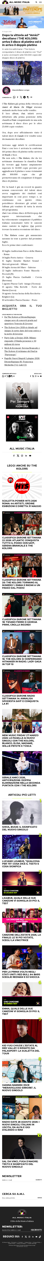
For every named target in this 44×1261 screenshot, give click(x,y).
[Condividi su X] (21, 97)
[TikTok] (40, 1237)
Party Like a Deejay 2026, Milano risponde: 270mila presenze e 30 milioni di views (20, 341)
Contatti (20, 1242)
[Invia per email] (31, 97)
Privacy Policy (36, 1242)
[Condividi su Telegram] (24, 97)
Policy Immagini (21, 1243)
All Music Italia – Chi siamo (9, 1242)
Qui (32, 226)
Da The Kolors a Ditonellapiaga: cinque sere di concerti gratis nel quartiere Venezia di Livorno (20, 320)
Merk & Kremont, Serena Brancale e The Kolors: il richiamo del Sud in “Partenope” (22, 351)
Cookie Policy (11, 1243)
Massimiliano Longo (20, 90)
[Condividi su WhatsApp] (14, 97)
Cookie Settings (32, 1243)
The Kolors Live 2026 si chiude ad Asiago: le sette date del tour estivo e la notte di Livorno (22, 330)
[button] (28, 97)
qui (17, 164)
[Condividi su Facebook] (17, 97)
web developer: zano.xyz (22, 1246)
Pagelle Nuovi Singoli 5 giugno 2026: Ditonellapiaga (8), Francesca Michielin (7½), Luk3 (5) (22, 361)
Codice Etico (28, 1242)
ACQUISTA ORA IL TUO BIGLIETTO (22, 307)
